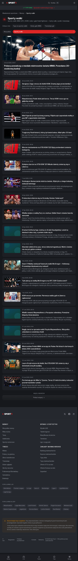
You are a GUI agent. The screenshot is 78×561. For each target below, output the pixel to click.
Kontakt (34, 540)
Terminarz (43, 439)
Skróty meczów (7, 468)
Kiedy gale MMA (36, 26)
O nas (3, 539)
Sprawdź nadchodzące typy (43, 8)
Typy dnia (43, 457)
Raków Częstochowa (10, 509)
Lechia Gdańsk (45, 509)
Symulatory (6, 475)
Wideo (4, 451)
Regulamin (11, 540)
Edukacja (5, 478)
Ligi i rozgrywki (45, 442)
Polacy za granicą (8, 454)
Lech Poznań (32, 505)
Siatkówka (6, 439)
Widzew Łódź (68, 505)
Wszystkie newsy (8, 428)
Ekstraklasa (7, 488)
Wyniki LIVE (44, 428)
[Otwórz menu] (3, 3)
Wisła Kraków (8, 505)
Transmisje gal (49, 26)
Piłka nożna (6, 432)
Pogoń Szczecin (56, 505)
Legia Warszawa (20, 505)
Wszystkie (7, 32)
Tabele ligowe (45, 432)
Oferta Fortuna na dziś (47, 468)
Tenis (4, 435)
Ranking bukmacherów (48, 451)
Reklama (41, 540)
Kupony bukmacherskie (48, 454)
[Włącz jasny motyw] (74, 3)
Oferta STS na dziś (46, 464)
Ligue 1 (54, 488)
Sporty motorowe (8, 442)
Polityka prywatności (20, 539)
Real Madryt (56, 509)
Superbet (43, 471)
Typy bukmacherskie (47, 461)
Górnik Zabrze (43, 505)
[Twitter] (65, 414)
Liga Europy (7, 492)
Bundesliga (45, 488)
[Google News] (74, 414)
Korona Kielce (33, 509)
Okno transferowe (8, 457)
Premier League (19, 488)
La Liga (29, 488)
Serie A (36, 488)
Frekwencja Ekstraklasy (10, 471)
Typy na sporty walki (20, 26)
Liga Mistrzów (63, 488)
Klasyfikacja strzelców (47, 435)
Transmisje (5, 461)
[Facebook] (69, 414)
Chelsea (65, 509)
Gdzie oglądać (7, 464)
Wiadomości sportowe (9, 13)
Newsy (22, 13)
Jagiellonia (23, 509)
